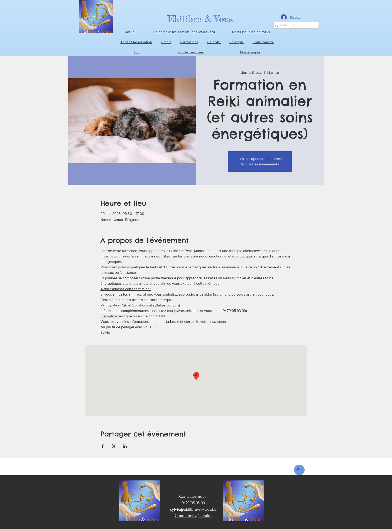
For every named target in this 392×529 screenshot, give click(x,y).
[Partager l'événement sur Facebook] (102, 446)
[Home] (299, 470)
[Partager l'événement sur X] (114, 446)
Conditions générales (193, 515)
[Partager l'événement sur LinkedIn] (125, 446)
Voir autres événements (260, 164)
